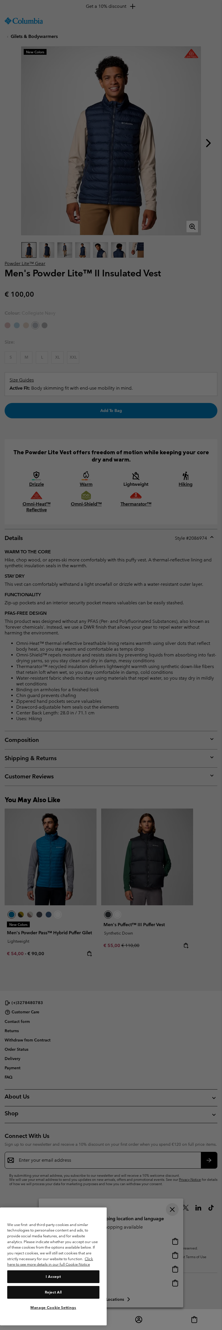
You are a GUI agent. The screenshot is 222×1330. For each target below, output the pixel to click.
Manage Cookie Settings (53, 1307)
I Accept (53, 1276)
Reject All (53, 1292)
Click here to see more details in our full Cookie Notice (50, 1261)
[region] (53, 1266)
